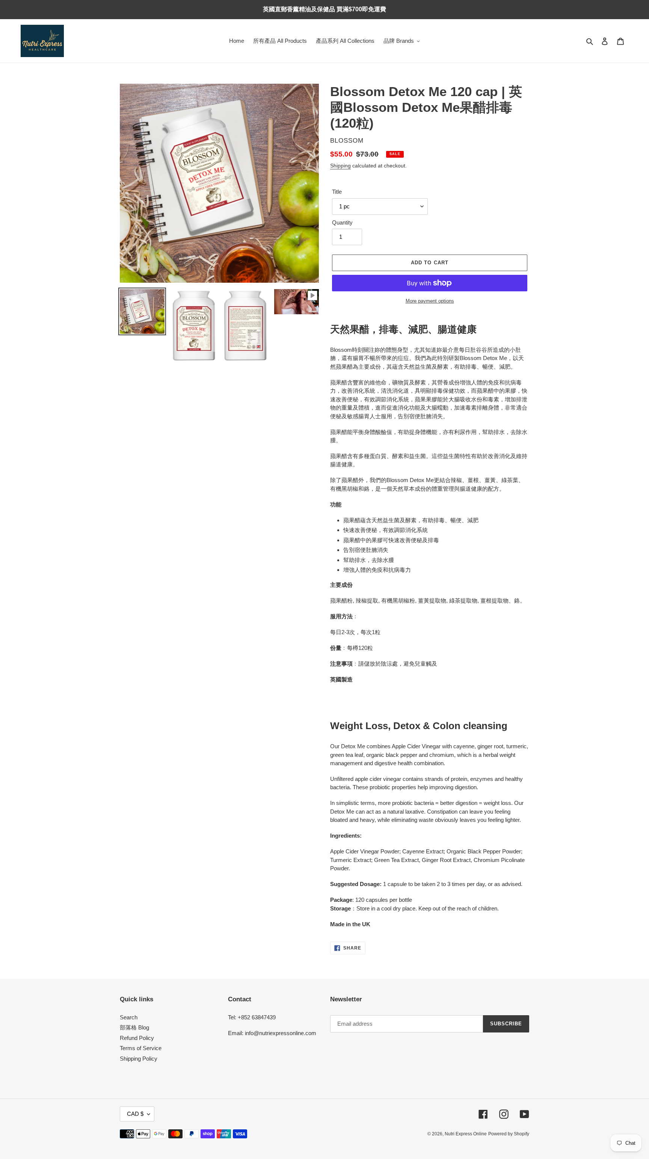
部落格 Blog (134, 1027)
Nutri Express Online (466, 1133)
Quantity (342, 222)
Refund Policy (137, 1038)
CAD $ (135, 1114)
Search (128, 1017)
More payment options (430, 301)
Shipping (340, 166)
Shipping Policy (138, 1058)
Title (337, 191)
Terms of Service (140, 1048)
